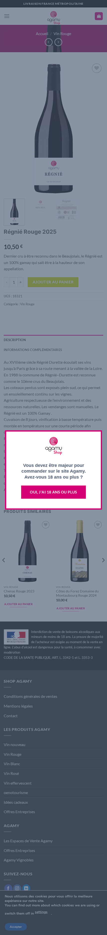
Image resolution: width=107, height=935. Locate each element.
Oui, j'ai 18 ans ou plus (53, 492)
